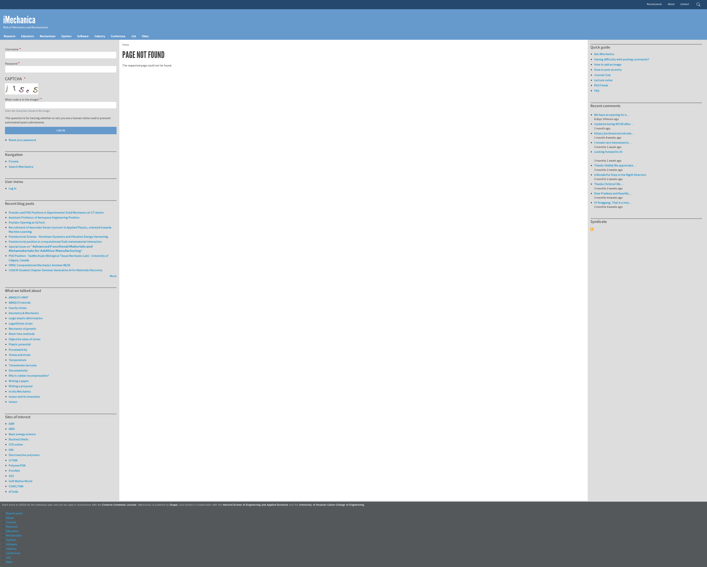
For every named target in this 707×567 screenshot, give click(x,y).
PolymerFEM (17, 465)
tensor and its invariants (24, 397)
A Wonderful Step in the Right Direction (620, 175)
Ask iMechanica (604, 54)
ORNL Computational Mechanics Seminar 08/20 (39, 265)
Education (27, 36)
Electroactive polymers (24, 455)
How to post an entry (608, 70)
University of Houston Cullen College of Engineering (331, 504)
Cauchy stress (18, 308)
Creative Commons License (119, 504)
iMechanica (19, 20)
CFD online (16, 444)
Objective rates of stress (25, 339)
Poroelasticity (18, 350)
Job (133, 36)
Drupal (174, 504)
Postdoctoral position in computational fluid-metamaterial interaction (55, 242)
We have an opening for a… (611, 115)
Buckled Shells (18, 439)
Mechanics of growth (22, 329)
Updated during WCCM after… (613, 124)
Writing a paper (19, 381)
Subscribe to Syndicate (591, 229)
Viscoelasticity (18, 370)
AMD (12, 429)
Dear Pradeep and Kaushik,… (613, 193)
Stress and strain (20, 355)
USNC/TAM (16, 486)
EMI (11, 450)
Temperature (17, 360)
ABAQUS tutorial (20, 302)
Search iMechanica (21, 167)
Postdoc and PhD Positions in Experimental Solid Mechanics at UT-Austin (56, 212)
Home (125, 44)
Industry (99, 36)
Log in (12, 188)
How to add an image (607, 64)
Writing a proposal (21, 386)
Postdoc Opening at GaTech (27, 222)
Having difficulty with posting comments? (621, 59)
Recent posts (654, 4)
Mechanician (47, 36)
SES (11, 476)
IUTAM (13, 460)
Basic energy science (22, 434)
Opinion (66, 36)
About (671, 4)
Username (12, 49)
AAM (11, 424)
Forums (14, 161)
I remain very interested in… (613, 142)
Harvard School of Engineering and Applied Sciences (256, 504)
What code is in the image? (22, 99)
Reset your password (22, 140)
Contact (684, 4)
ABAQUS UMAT (18, 297)
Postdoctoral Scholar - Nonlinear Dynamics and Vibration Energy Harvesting (58, 237)
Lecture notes (603, 80)
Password (11, 63)
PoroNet (14, 471)
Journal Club (602, 75)
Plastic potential (20, 344)
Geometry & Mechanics (24, 313)
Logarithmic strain (21, 323)
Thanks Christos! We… (608, 184)
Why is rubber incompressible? (29, 376)
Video (145, 36)
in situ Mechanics (20, 391)
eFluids (13, 491)
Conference (118, 36)
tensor (13, 402)
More (113, 276)
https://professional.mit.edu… (614, 133)
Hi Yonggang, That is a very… (613, 202)
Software (83, 36)
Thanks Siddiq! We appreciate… (615, 165)
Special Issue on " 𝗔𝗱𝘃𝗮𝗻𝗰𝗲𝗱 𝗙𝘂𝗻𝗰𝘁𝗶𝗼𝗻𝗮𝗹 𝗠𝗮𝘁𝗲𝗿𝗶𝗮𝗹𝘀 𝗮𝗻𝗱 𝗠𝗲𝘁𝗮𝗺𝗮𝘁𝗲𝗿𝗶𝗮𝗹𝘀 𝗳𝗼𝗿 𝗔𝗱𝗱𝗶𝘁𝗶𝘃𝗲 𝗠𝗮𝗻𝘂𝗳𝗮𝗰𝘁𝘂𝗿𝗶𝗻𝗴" (51, 248)
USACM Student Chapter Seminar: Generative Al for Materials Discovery (55, 270)
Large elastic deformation (26, 318)
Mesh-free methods (22, 334)
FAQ (596, 91)
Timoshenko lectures (23, 365)
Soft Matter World (20, 481)
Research (9, 36)
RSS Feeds (601, 85)
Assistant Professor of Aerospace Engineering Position (44, 217)
